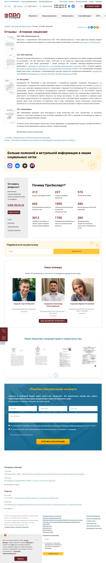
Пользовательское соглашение (52, 516)
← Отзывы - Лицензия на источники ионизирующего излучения (27, 137)
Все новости (8, 508)
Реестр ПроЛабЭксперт (45, 1)
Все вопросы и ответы (11, 484)
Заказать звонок (47, 6)
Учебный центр (90, 521)
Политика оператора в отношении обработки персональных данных (63, 520)
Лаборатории (67, 16)
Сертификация (84, 16)
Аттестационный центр (93, 526)
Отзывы (91, 1)
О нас (9, 6)
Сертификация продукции (94, 528)
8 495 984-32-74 (60, 7)
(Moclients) (29, 542)
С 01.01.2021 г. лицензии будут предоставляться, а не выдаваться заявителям (31, 498)
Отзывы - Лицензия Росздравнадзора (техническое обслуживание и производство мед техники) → (40, 140)
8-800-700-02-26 (47, 526)
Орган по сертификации (93, 518)
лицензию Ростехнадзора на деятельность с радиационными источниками (44, 69)
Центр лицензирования (93, 516)
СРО (98, 16)
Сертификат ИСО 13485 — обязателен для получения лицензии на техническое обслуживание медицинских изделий (44, 474)
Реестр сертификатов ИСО (29, 1)
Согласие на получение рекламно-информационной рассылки (61, 522)
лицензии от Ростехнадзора (90, 42)
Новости (70, 1)
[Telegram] (89, 27)
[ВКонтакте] (91, 27)
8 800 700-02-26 (60, 5)
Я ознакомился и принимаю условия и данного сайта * (53, 426)
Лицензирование (49, 16)
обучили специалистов (64, 74)
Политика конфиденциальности (52, 518)
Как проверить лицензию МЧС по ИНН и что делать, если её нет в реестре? (30, 481)
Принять (20, 559)
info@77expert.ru (32, 6)
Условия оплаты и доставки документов (16, 527)
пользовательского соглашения (48, 426)
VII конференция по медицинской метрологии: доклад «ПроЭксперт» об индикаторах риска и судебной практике (42, 505)
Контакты (19, 6)
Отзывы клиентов (14, 230)
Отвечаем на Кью (48, 532)
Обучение (33, 16)
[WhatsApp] (94, 27)
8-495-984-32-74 (47, 528)
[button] (56, 375)
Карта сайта (46, 524)
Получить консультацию (53, 442)
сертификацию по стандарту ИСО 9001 (41, 74)
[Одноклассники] (97, 27)
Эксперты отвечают (81, 1)
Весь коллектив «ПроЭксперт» (53, 321)
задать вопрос (13, 212)
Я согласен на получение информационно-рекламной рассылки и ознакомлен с (43, 429)
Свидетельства (13, 227)
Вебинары (99, 1)
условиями (72, 429)
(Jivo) (12, 544)
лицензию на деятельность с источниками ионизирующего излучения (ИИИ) (57, 66)
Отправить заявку (93, 6)
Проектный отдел (91, 523)
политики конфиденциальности (73, 426)
